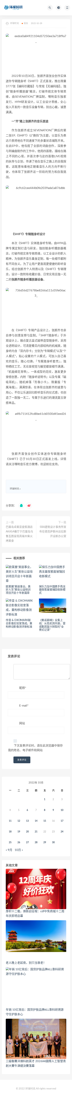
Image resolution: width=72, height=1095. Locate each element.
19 (18, 832)
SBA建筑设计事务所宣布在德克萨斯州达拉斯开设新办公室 (52, 532)
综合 (26, 23)
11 (10, 821)
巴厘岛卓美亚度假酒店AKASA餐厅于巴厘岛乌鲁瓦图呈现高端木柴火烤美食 (19, 534)
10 (62, 810)
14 (36, 821)
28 (36, 842)
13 (27, 821)
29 (44, 842)
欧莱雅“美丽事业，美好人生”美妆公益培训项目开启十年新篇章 (18, 589)
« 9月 (9, 850)
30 (53, 842)
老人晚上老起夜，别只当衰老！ (26, 962)
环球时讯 (14, 489)
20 (27, 832)
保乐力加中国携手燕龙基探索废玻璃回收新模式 (52, 589)
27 (27, 842)
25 (10, 842)
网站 (22, 723)
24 (62, 832)
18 (10, 832)
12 (18, 821)
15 (44, 821)
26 (18, 842)
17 (62, 821)
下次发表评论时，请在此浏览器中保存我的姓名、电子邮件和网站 (35, 748)
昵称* (22, 688)
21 (36, 832)
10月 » (19, 850)
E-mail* (23, 705)
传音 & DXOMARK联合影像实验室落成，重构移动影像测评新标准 (19, 623)
